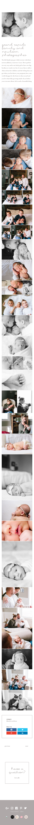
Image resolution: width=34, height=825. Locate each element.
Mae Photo (5, 4)
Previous (7, 746)
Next (26, 746)
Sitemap (21, 812)
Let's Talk (17, 778)
